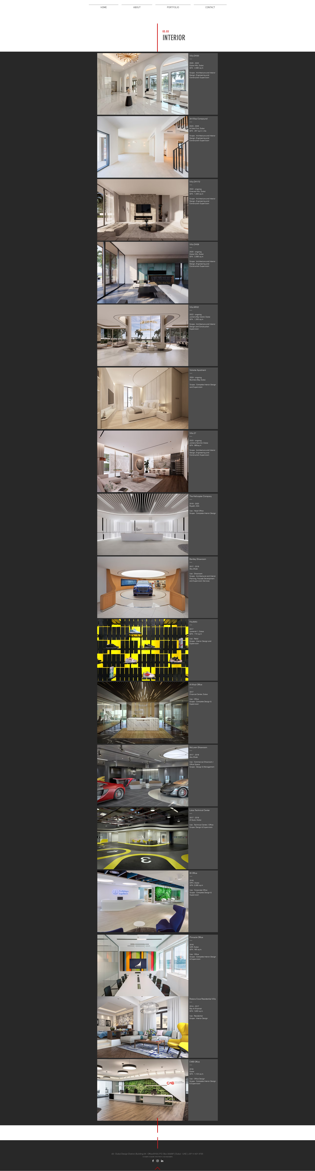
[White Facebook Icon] (153, 1160)
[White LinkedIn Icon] (162, 1160)
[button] (173, 6)
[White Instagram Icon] (157, 1160)
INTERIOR (174, 37)
